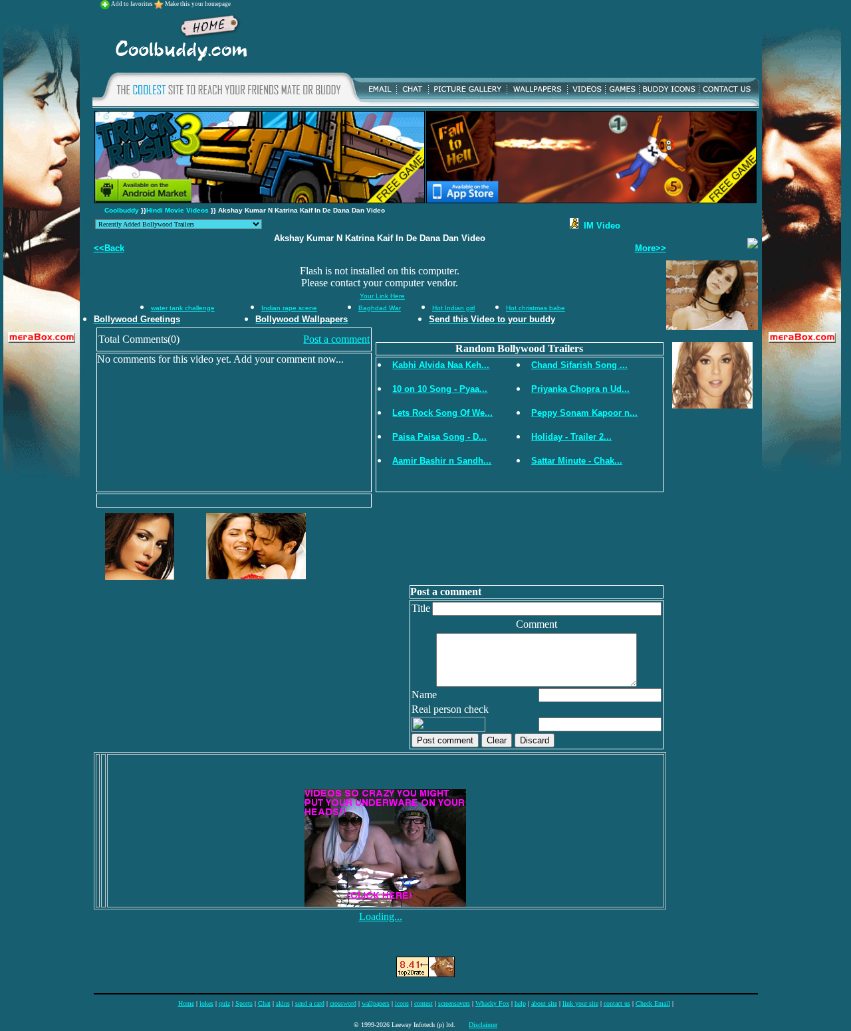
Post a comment (336, 339)
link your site (580, 1003)
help (520, 1003)
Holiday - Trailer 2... (571, 437)
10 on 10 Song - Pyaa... (439, 389)
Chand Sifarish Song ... (579, 365)
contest (423, 1003)
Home (186, 1003)
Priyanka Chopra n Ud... (580, 389)
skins (283, 1003)
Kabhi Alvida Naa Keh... (440, 365)
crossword (343, 1003)
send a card (309, 1003)
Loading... (380, 916)
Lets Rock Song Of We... (442, 413)
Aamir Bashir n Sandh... (441, 461)
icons (402, 1003)
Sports (244, 1003)
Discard (534, 740)
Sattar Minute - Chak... (576, 461)
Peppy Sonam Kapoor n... (584, 413)
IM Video (599, 226)
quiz (224, 1003)
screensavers (454, 1003)
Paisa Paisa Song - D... (439, 437)
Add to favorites (132, 4)
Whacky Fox (492, 1003)
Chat (264, 1003)
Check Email (653, 1003)
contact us (617, 1003)
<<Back (109, 248)
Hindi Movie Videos (177, 210)
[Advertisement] (507, 39)
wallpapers (376, 1003)
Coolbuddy (121, 210)
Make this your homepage (198, 4)
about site (544, 1003)
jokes (206, 1003)
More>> (650, 248)
